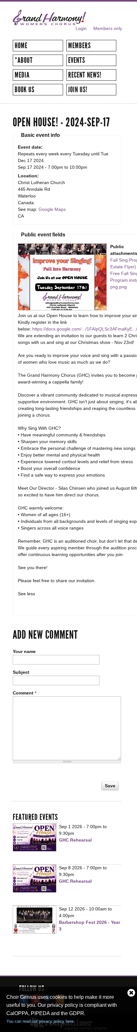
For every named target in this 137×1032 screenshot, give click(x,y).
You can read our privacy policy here (40, 1021)
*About (24, 60)
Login (81, 28)
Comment (24, 692)
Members (79, 45)
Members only (107, 28)
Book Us (24, 89)
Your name (24, 651)
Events (76, 60)
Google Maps (52, 209)
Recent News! (85, 75)
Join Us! (78, 89)
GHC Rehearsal (75, 840)
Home (21, 45)
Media (22, 75)
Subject (21, 672)
